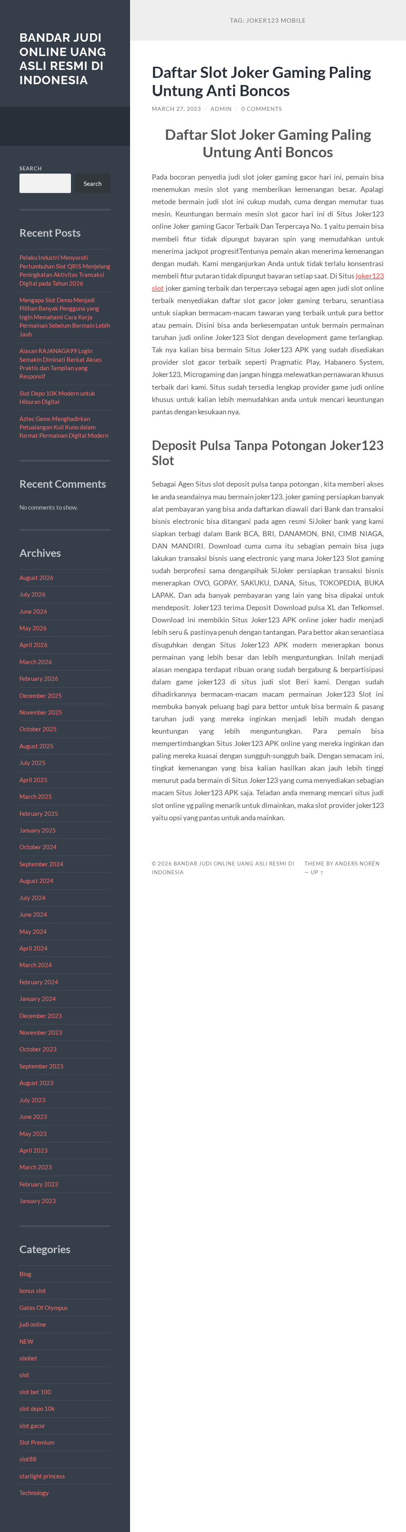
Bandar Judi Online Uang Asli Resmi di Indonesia (62, 59)
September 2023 (41, 1066)
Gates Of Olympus (43, 1307)
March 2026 (35, 661)
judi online (32, 1324)
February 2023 (38, 1184)
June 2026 (33, 611)
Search (30, 168)
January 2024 (37, 998)
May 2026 (33, 628)
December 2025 (40, 695)
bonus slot (32, 1290)
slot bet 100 (35, 1391)
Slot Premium (36, 1442)
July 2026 (32, 594)
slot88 (27, 1458)
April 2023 (33, 1150)
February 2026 (38, 678)
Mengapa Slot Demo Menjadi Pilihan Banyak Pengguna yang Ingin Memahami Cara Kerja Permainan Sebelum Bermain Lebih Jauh (64, 317)
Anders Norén (357, 863)
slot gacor (32, 1425)
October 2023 (38, 1049)
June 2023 (33, 1116)
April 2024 (33, 948)
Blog (25, 1273)
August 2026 (36, 577)
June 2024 (33, 914)
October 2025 (38, 728)
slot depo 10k (37, 1408)
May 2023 (33, 1133)
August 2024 (36, 880)
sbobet (28, 1358)
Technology (34, 1492)
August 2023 (36, 1082)
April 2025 (33, 779)
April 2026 (33, 644)
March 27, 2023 (176, 109)
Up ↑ (317, 872)
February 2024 (38, 981)
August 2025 (36, 746)
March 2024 (35, 964)
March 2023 (35, 1167)
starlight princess (42, 1476)
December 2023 (40, 1015)
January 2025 (37, 830)
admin (221, 109)
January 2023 (37, 1200)
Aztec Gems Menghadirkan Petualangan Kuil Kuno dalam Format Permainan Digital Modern (63, 427)
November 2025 (40, 712)
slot (24, 1374)
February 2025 (38, 813)
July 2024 (32, 897)
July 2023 (32, 1099)
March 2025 (35, 796)
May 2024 (33, 931)
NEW (26, 1341)
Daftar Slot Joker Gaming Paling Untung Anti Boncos (261, 81)
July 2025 (32, 762)
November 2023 (40, 1032)
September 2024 (41, 863)
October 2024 (38, 846)
